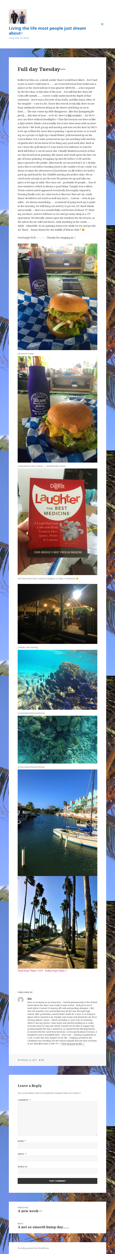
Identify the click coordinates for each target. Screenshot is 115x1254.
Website (22, 1166)
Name (22, 1141)
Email (22, 1154)
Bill (42, 1060)
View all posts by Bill (72, 1043)
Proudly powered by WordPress (33, 1248)
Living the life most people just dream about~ (47, 30)
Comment (24, 1100)
